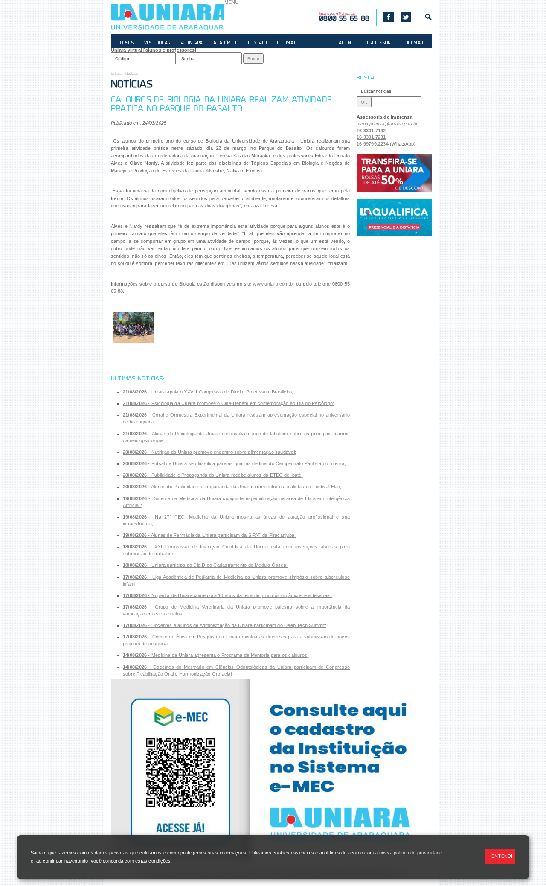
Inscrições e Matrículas (344, 17)
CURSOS (126, 43)
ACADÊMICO (225, 43)
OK (364, 102)
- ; (208, 391)
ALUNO (346, 43)
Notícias (131, 74)
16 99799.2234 (373, 143)
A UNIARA (192, 43)
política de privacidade (418, 852)
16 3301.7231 (371, 137)
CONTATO (257, 43)
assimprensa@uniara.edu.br (387, 123)
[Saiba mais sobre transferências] (394, 173)
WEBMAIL (287, 43)
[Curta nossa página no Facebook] (385, 17)
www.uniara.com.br (274, 283)
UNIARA (167, 17)
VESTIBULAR (157, 43)
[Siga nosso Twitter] (406, 17)
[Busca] (425, 17)
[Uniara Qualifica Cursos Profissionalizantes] (394, 217)
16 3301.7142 (371, 130)
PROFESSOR (378, 43)
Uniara (116, 74)
